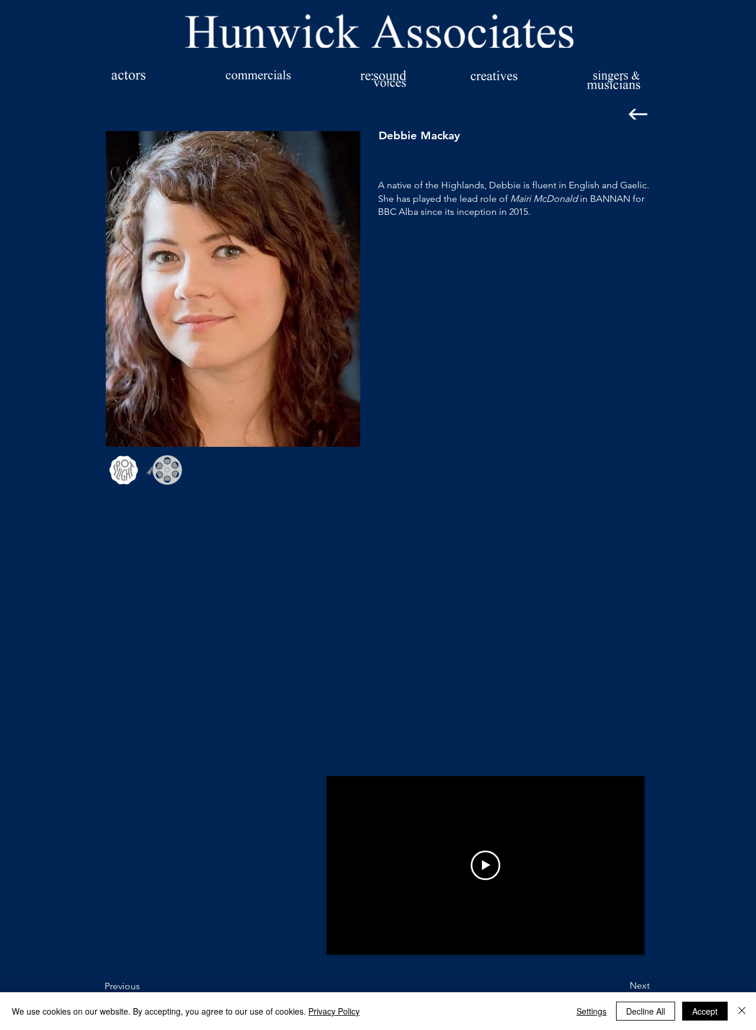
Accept (705, 1011)
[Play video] (485, 865)
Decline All (645, 1011)
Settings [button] (591, 1011)
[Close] (742, 1011)
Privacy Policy (334, 1011)
